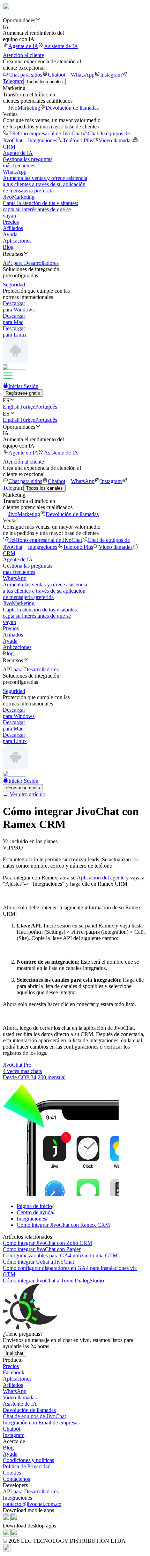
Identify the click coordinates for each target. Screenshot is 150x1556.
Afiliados (13, 228)
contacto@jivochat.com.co (32, 1504)
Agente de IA (23, 46)
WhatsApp (83, 75)
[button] (75, 20)
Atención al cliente (23, 55)
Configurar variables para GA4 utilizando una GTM (60, 1255)
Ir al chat (14, 1353)
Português (46, 407)
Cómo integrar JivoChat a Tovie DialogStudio (53, 1280)
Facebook (13, 1372)
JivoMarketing (24, 108)
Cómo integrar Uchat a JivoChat (38, 1262)
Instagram (111, 75)
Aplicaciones (17, 241)
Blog (8, 247)
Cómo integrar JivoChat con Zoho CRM (47, 1243)
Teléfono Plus (78, 140)
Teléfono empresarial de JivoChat (45, 133)
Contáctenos (16, 1479)
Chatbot (56, 75)
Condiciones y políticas (28, 1460)
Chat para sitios (25, 75)
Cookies (12, 1473)
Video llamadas (116, 140)
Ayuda (10, 234)
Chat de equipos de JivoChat (34, 1416)
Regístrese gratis (23, 393)
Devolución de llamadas (72, 108)
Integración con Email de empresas (41, 1422)
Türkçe (27, 407)
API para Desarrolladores (31, 1491)
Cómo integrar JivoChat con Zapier (42, 1249)
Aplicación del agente (101, 877)
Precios (11, 222)
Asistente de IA (61, 46)
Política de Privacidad (27, 1466)
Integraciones (42, 140)
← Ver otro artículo (24, 794)
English (11, 407)
